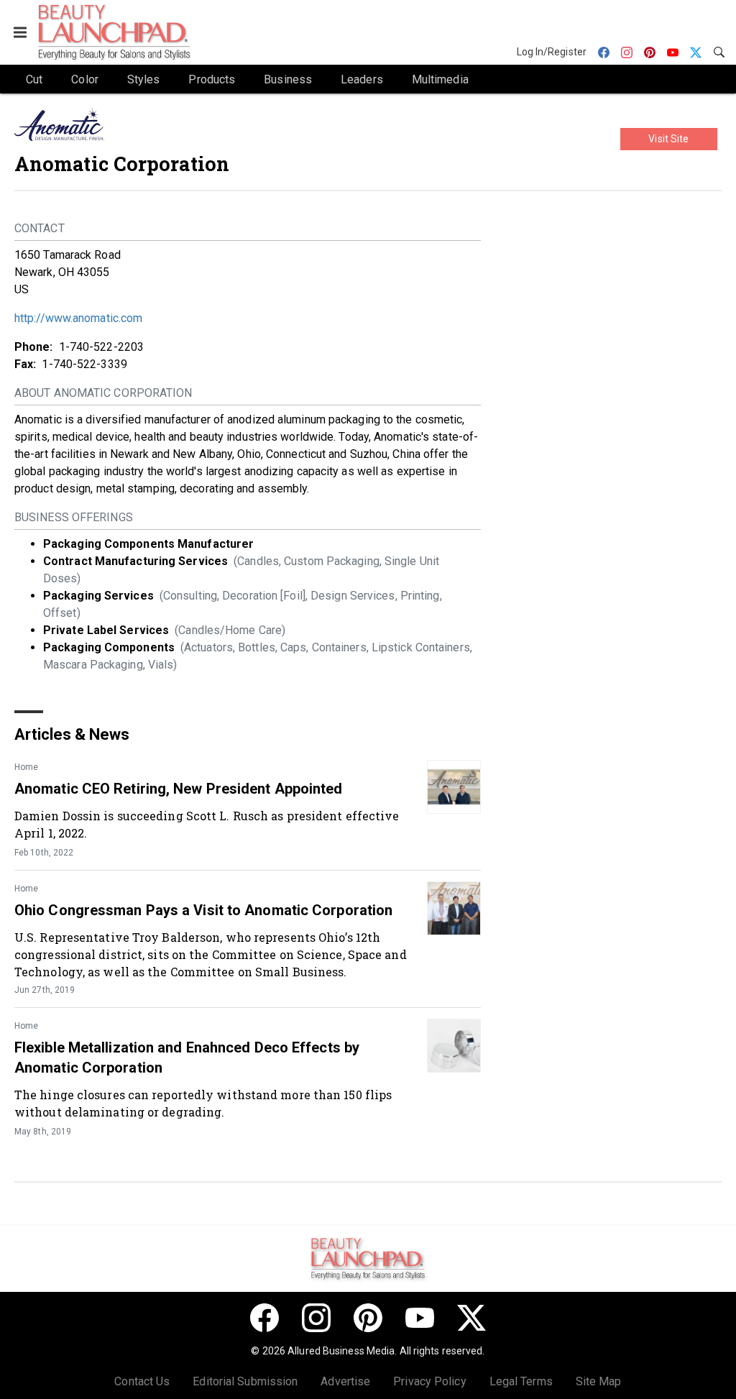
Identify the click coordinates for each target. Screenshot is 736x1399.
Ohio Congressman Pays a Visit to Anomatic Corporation (203, 910)
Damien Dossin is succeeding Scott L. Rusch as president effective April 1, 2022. (207, 824)
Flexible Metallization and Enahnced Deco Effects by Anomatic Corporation (186, 1057)
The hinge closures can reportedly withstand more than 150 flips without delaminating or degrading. (203, 1103)
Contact (39, 228)
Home (26, 767)
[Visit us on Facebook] (264, 1317)
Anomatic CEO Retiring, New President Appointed (178, 788)
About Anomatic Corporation (103, 393)
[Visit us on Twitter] (471, 1317)
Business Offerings (73, 517)
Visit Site (668, 139)
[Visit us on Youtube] (419, 1317)
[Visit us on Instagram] (316, 1317)
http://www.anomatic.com (78, 318)
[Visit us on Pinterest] (368, 1317)
